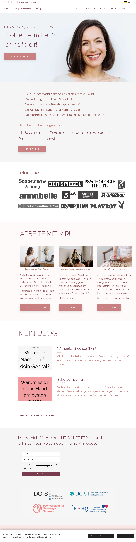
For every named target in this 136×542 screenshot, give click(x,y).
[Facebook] (8, 2)
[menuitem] (76, 8)
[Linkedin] (11, 2)
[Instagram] (5, 2)
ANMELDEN (41, 474)
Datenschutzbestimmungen (44, 465)
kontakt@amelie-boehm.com (28, 2)
